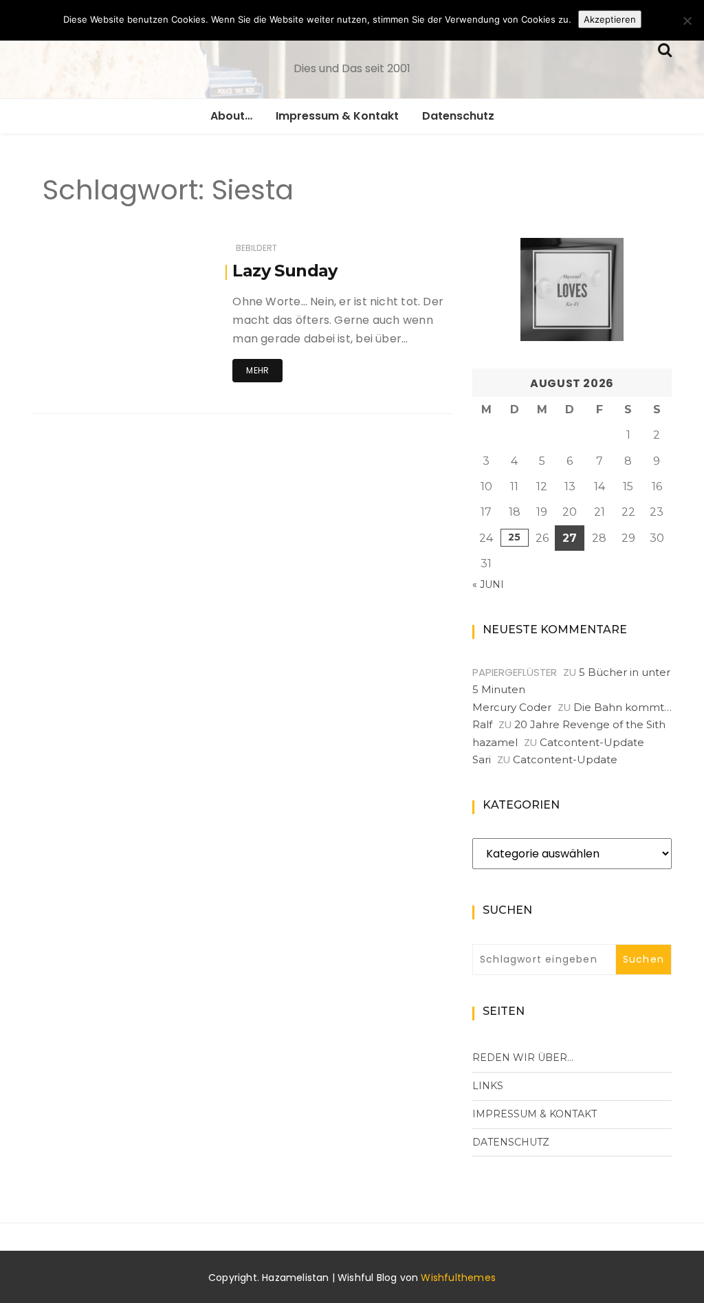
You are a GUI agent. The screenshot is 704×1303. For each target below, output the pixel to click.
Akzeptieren (610, 19)
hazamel (495, 742)
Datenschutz (458, 116)
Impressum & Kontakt (337, 116)
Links (487, 1086)
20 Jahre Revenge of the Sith (590, 724)
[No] (687, 21)
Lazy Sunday (284, 271)
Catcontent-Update (592, 742)
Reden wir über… (522, 1057)
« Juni (488, 584)
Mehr (257, 370)
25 (514, 537)
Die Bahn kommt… (622, 707)
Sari (481, 759)
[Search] (665, 48)
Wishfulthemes (458, 1277)
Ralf (482, 724)
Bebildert (257, 248)
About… (231, 116)
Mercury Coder (511, 707)
